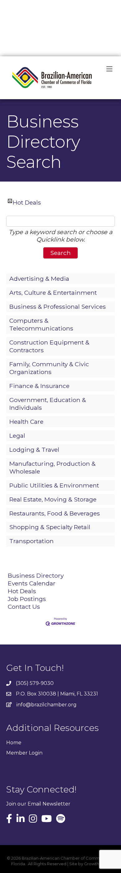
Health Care (26, 421)
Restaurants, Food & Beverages (54, 513)
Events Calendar (32, 583)
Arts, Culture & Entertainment (53, 292)
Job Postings (27, 599)
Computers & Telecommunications (41, 324)
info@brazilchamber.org (46, 705)
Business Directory (36, 575)
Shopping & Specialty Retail (49, 527)
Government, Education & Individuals (47, 403)
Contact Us (24, 606)
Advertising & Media (39, 278)
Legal (17, 435)
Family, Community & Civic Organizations (49, 368)
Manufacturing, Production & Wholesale (52, 467)
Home (13, 743)
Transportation (31, 541)
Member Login (24, 753)
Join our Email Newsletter (38, 804)
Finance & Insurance (39, 386)
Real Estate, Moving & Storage (52, 499)
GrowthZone (97, 863)
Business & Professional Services (57, 306)
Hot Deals (27, 201)
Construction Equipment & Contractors (49, 346)
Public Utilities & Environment (54, 485)
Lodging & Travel (34, 449)
